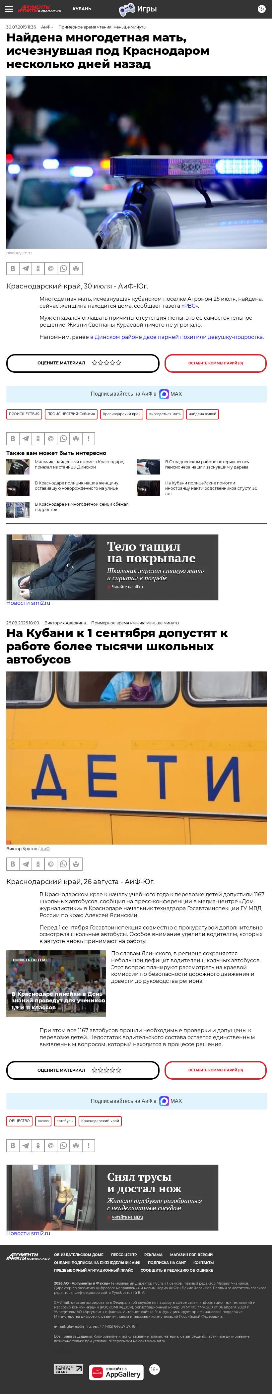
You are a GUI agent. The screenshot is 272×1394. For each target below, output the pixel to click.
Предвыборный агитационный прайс (93, 1270)
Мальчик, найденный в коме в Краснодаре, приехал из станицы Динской (79, 464)
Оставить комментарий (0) (215, 363)
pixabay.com (19, 252)
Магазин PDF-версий (191, 1255)
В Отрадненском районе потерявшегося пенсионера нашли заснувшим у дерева (207, 464)
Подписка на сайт (167, 1263)
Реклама (153, 1255)
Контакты (203, 1263)
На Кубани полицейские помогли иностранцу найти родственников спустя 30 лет (211, 488)
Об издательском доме (78, 1255)
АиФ (45, 848)
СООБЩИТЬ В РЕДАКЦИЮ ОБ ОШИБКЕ (177, 1270)
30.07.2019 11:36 (21, 27)
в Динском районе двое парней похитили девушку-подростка (176, 337)
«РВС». (190, 306)
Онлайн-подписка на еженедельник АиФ (97, 1263)
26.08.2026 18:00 (22, 622)
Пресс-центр (124, 1255)
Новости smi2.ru (28, 603)
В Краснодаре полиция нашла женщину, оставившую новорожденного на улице (77, 485)
